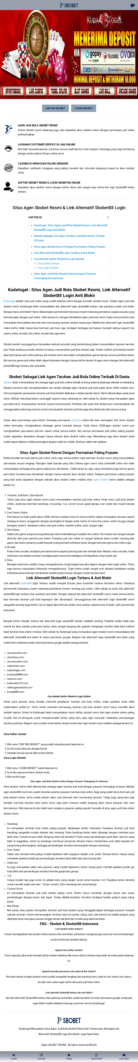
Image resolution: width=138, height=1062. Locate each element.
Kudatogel (9, 301)
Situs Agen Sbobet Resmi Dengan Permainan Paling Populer (69, 246)
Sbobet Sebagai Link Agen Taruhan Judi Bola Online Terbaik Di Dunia (69, 238)
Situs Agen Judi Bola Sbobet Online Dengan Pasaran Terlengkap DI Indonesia (65, 276)
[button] (6, 54)
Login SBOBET (84, 108)
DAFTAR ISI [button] (35, 217)
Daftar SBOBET (55, 108)
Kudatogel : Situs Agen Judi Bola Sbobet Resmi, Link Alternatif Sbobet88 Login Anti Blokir (71, 227)
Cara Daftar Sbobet (49, 263)
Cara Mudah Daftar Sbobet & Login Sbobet (59, 259)
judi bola (76, 420)
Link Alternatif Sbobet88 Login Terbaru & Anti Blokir (64, 252)
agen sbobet (100, 479)
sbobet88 (26, 583)
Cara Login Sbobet (48, 267)
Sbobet (8, 382)
